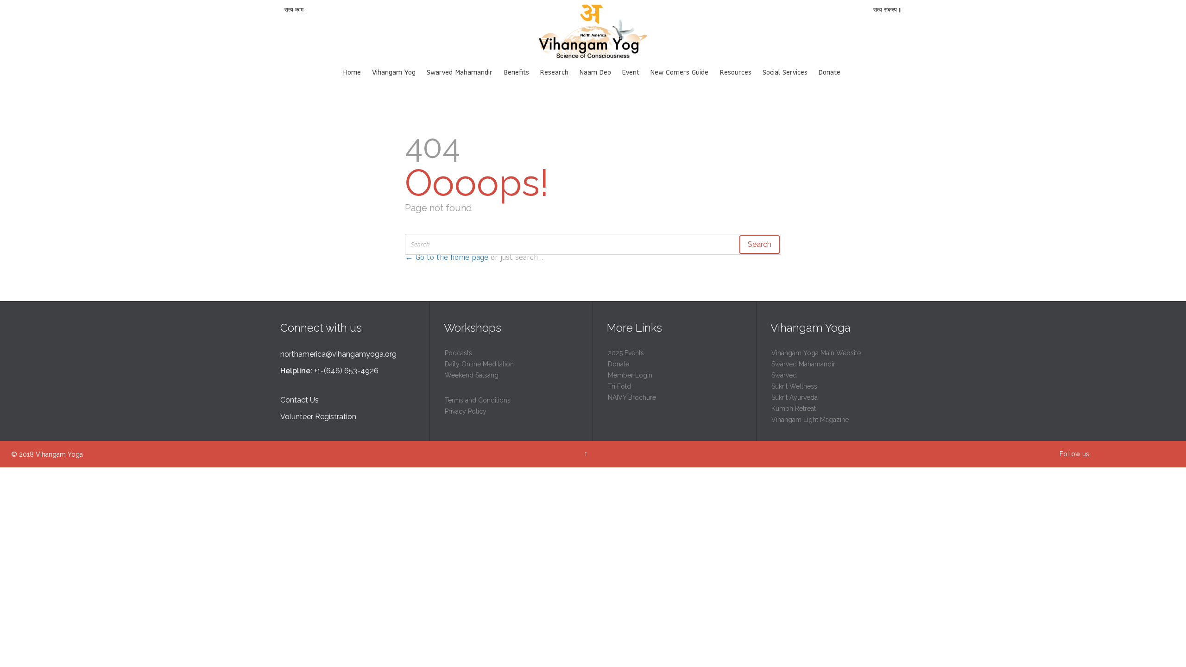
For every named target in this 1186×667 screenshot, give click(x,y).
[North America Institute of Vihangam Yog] (593, 32)
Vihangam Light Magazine (810, 419)
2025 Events (626, 353)
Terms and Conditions (478, 400)
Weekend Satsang (471, 375)
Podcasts (458, 353)
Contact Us (299, 400)
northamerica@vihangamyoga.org (338, 354)
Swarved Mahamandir (803, 364)
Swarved (784, 375)
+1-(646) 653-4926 (346, 370)
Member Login (630, 375)
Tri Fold (619, 386)
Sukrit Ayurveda (794, 397)
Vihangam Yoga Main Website (816, 353)
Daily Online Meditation (479, 364)
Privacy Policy (465, 411)
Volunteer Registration (318, 416)
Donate (618, 364)
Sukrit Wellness (794, 386)
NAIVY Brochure (632, 397)
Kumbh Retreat (793, 408)
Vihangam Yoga (59, 454)
